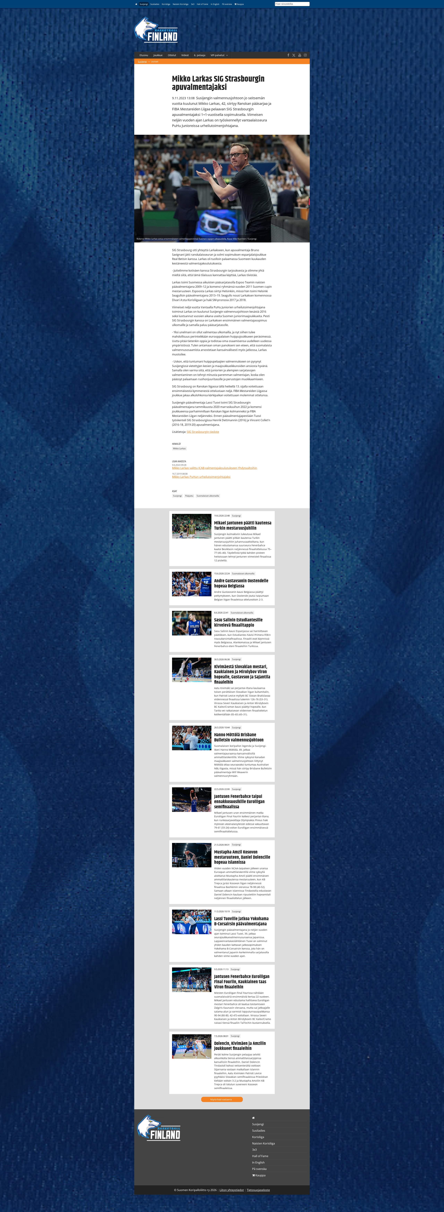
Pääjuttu (189, 495)
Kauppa (240, 4)
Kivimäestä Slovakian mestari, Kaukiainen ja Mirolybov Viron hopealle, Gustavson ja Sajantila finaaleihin (242, 674)
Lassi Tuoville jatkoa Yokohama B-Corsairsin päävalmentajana (241, 921)
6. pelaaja (199, 55)
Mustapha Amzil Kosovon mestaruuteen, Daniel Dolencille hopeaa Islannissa (242, 857)
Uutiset (154, 61)
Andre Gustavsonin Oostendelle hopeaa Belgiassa (241, 583)
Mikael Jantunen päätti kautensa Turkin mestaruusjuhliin (242, 525)
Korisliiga (166, 4)
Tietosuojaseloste (258, 1190)
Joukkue (158, 55)
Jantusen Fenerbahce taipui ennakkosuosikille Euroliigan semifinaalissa (239, 802)
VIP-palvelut (217, 55)
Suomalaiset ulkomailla (208, 495)
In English (215, 4)
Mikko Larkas (179, 448)
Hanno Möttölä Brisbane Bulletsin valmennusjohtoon (239, 737)
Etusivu (144, 55)
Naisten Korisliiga (180, 4)
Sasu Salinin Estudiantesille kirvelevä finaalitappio (238, 622)
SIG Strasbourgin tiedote (203, 432)
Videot (185, 55)
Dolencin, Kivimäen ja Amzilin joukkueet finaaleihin (240, 1046)
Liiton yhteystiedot (232, 1190)
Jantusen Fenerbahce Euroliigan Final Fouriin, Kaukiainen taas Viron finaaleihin (242, 982)
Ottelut (172, 55)
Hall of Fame (202, 4)
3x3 (192, 4)
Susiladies (154, 4)
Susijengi (144, 4)
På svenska (227, 4)
